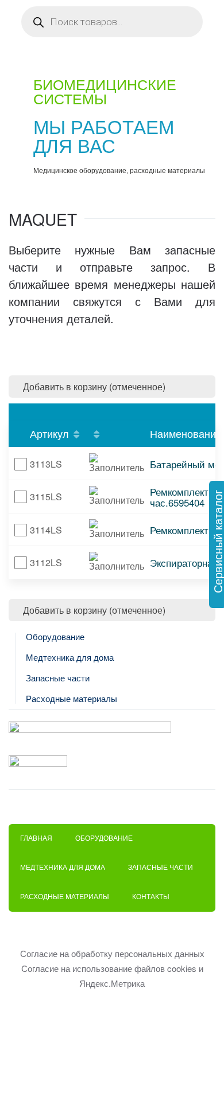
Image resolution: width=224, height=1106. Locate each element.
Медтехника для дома (70, 657)
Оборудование (55, 637)
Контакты (150, 897)
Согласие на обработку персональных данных (112, 953)
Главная (36, 838)
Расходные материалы (71, 699)
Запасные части (58, 678)
